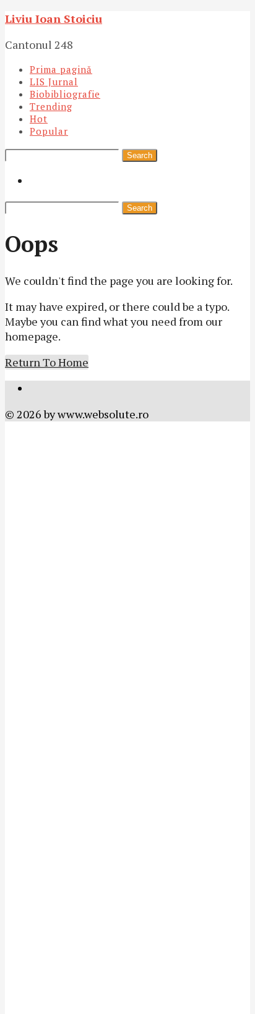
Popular (49, 131)
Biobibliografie (65, 94)
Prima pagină (61, 69)
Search (139, 155)
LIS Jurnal (54, 81)
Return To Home (47, 362)
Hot (39, 118)
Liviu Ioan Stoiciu (53, 18)
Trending (51, 106)
